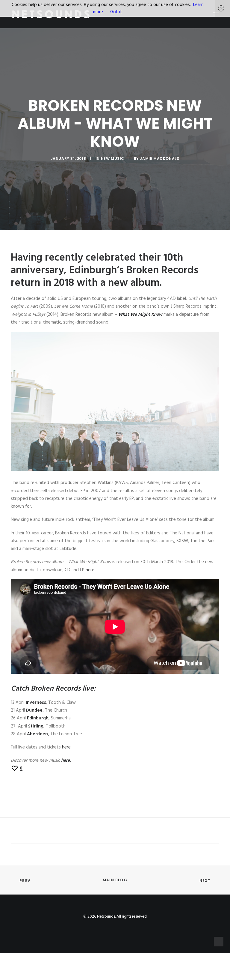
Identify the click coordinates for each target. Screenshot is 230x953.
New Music (112, 158)
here (90, 570)
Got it (116, 12)
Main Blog (115, 880)
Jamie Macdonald (159, 158)
